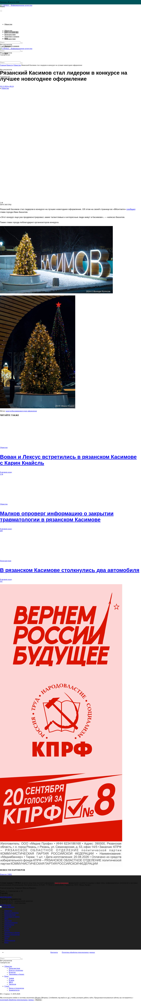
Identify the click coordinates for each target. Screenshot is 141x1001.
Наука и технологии (12, 934)
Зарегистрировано (61, 883)
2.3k (1, 474)
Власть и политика (11, 33)
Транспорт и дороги (11, 46)
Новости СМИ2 (6, 874)
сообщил (130, 209)
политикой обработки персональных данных (17, 1000)
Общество (8, 24)
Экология (8, 921)
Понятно (38, 1000)
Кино (6, 942)
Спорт (6, 928)
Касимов (15, 411)
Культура (7, 926)
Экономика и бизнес (12, 932)
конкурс (9, 411)
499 (1, 531)
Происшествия (10, 39)
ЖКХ (6, 39)
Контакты (54, 952)
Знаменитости (9, 940)
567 (1, 581)
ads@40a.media (5, 905)
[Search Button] (22, 51)
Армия (6, 936)
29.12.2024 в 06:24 (7, 86)
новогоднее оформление (28, 411)
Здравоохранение (11, 923)
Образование (9, 925)
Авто (6, 938)
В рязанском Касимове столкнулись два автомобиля (69, 570)
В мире (7, 930)
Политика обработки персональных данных (78, 952)
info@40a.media (6, 897)
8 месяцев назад (6, 472)
